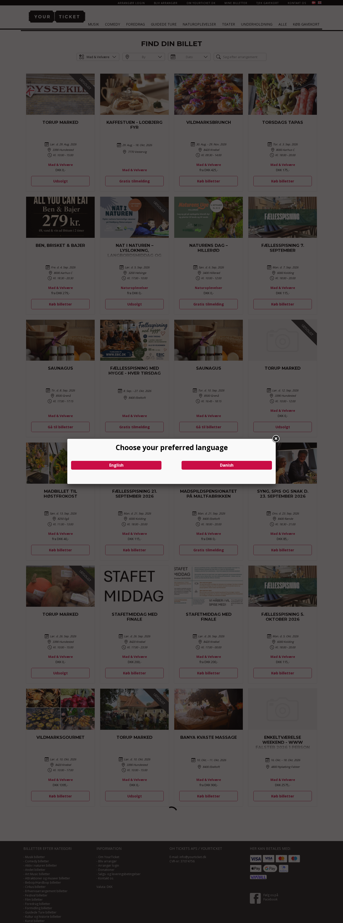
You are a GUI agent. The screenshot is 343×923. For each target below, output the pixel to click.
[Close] (275, 438)
